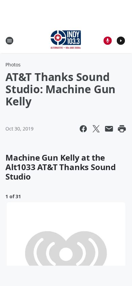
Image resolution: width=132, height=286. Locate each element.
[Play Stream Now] (121, 41)
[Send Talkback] (108, 41)
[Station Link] (66, 40)
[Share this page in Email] (109, 129)
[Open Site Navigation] (9, 41)
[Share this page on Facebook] (83, 129)
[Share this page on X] (96, 129)
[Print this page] (122, 129)
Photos (13, 64)
